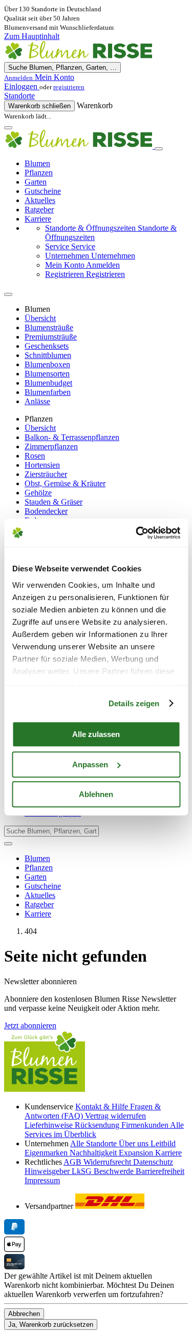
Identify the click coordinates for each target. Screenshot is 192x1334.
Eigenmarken (47, 1152)
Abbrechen (24, 1314)
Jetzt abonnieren (30, 1025)
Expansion (137, 1152)
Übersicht (40, 318)
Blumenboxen (47, 364)
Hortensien (42, 465)
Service (70, 246)
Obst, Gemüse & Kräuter (65, 483)
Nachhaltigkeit (94, 1152)
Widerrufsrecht (108, 1162)
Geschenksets (47, 346)
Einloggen (21, 86)
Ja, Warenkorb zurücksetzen (50, 1324)
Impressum (42, 1180)
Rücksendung (98, 1125)
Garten (36, 181)
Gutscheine (43, 191)
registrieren (68, 87)
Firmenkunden (145, 1125)
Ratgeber (39, 209)
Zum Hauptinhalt (31, 36)
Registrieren (85, 274)
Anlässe (37, 401)
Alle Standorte (94, 1143)
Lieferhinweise (50, 1125)
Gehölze (38, 492)
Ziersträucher (46, 474)
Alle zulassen (96, 734)
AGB (73, 1162)
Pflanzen (39, 172)
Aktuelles (40, 200)
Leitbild (163, 1143)
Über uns (135, 1143)
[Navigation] (8, 127)
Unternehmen (90, 255)
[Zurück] (8, 294)
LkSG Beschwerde (104, 1171)
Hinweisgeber (48, 1171)
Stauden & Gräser (53, 501)
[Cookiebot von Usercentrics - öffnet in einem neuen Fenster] (136, 533)
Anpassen (90, 764)
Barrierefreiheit (160, 1171)
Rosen (35, 455)
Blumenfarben (48, 392)
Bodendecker (46, 511)
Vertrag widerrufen (115, 1115)
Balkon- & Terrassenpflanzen (72, 437)
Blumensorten (47, 373)
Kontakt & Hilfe (102, 1106)
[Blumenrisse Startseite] (78, 57)
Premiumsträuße (51, 336)
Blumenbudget (48, 383)
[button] (96, 77)
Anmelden (82, 265)
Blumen (37, 163)
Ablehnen (96, 794)
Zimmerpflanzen (51, 446)
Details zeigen (134, 703)
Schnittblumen (48, 355)
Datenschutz (153, 1162)
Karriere (38, 218)
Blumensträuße (49, 327)
